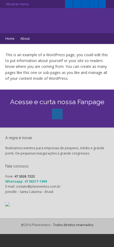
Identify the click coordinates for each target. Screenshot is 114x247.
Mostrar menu (17, 4)
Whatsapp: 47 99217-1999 (26, 181)
